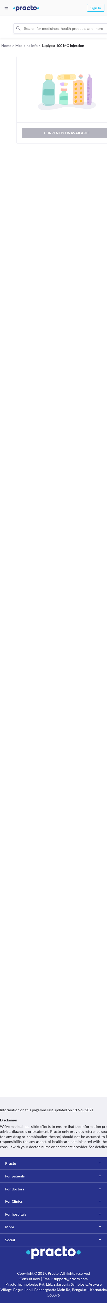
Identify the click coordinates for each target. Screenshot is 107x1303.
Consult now (29, 1279)
